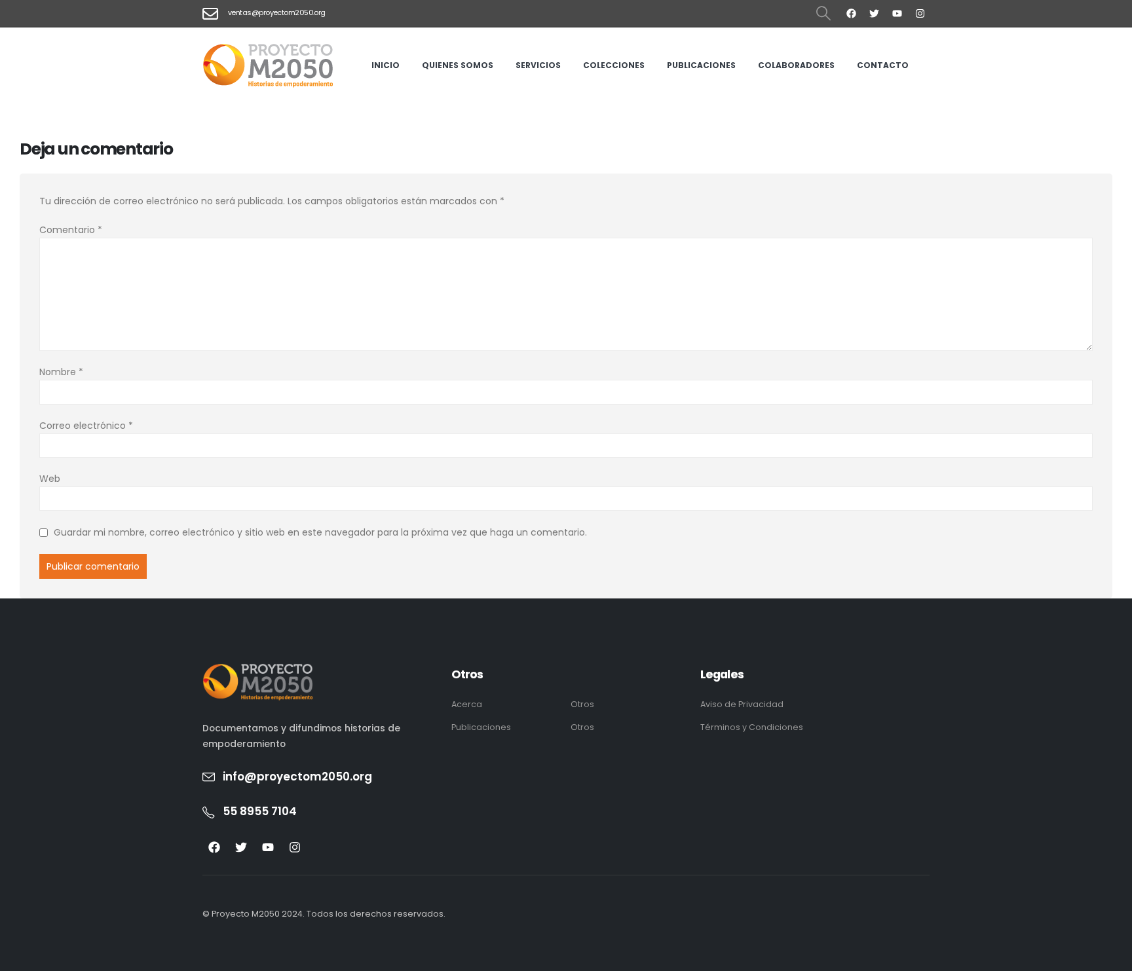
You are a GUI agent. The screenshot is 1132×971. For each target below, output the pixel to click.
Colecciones (614, 65)
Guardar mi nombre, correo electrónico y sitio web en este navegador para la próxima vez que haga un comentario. (320, 533)
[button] (823, 14)
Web (49, 478)
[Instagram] (920, 13)
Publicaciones (701, 65)
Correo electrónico (86, 425)
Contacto (883, 65)
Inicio (385, 65)
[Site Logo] (267, 65)
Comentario (70, 229)
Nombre (61, 371)
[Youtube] (897, 13)
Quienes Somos (457, 65)
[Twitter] (874, 13)
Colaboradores (796, 65)
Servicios (538, 65)
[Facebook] (851, 13)
